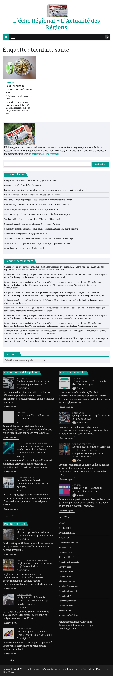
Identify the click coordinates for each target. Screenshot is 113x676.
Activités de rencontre (68, 586)
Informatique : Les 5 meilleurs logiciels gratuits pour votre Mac (34, 633)
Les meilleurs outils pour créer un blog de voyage (30, 311)
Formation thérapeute (68, 591)
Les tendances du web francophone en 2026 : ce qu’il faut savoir (32, 195)
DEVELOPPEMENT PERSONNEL (32, 443)
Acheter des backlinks (68, 615)
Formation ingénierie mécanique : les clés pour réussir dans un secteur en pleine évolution (44, 190)
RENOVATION (65, 547)
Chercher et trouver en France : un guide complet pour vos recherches (60, 318)
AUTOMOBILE (23, 378)
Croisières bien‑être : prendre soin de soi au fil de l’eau (40, 270)
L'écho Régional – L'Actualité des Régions (56, 24)
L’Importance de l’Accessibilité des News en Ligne (89, 382)
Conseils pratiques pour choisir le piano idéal (24, 248)
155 (10, 515)
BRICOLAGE (78, 413)
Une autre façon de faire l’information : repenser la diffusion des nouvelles (36, 204)
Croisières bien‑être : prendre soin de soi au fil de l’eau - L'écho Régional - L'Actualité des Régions (46, 300)
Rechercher (100, 164)
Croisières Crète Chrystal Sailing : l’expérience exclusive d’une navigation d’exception (67, 295)
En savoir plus (11, 406)
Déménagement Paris (68, 601)
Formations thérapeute (69, 562)
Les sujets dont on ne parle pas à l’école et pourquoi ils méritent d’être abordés (38, 200)
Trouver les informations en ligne (76, 625)
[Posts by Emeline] (74, 388)
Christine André (66, 572)
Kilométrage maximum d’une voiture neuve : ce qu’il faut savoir (35, 534)
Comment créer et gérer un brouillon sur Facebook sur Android (32, 224)
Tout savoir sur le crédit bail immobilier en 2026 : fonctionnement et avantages (39, 238)
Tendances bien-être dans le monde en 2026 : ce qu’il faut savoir (32, 219)
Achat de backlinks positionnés (75, 621)
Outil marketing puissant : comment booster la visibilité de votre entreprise (37, 214)
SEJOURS (21, 413)
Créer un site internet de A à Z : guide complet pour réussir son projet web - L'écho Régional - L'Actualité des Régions (55, 308)
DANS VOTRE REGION (83, 444)
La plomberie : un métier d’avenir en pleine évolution (35, 565)
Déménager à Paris (69, 628)
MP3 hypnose (65, 567)
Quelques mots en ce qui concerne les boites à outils (91, 417)
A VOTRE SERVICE (67, 533)
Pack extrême (65, 610)
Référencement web (67, 581)
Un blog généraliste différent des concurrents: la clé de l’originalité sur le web (63, 326)
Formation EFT (65, 596)
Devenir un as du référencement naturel (47, 277)
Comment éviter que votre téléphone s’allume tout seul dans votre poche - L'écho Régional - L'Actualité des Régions (55, 331)
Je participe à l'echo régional (44, 154)
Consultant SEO (66, 605)
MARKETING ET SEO (27, 478)
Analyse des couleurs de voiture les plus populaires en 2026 (30, 180)
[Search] (107, 37)
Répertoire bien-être (67, 557)
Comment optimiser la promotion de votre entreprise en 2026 (31, 209)
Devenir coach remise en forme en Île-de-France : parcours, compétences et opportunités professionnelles (91, 452)
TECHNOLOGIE (24, 595)
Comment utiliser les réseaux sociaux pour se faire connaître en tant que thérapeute (41, 229)
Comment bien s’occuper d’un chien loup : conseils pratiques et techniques (37, 243)
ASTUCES (10, 83)
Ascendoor (88, 669)
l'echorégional (14, 96)
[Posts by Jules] (74, 460)
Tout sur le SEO (65, 576)
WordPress (8, 672)
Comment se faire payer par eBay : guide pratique (25, 234)
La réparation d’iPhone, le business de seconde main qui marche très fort (33, 601)
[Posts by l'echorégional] (74, 422)
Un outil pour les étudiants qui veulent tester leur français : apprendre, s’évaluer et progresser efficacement (56, 341)
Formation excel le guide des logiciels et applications (32, 334)
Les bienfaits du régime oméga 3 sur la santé (19, 89)
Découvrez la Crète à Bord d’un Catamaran (22, 185)
